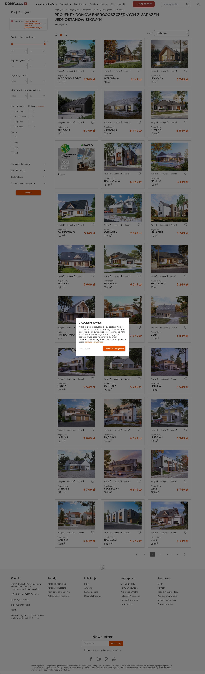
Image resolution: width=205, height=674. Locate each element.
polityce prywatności (94, 342)
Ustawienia (85, 348)
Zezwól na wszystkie (114, 348)
